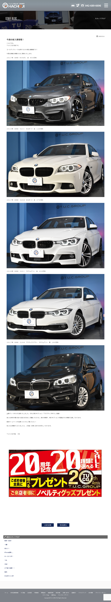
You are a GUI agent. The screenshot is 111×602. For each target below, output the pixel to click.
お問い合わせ (66, 592)
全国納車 (36, 592)
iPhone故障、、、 (9, 552)
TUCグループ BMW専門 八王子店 (13, 5)
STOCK (73, 5)
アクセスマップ (82, 592)
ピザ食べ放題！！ (9, 568)
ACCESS (78, 5)
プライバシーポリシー (100, 592)
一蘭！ (6, 544)
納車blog (53, 595)
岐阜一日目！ (8, 541)
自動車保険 (50, 592)
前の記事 (48, 525)
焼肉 (5, 572)
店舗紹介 (74, 592)
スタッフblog (45, 595)
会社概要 (91, 592)
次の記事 (63, 525)
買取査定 (43, 592)
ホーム (6, 592)
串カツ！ (7, 548)
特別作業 (58, 592)
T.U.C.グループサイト (63, 595)
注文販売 (29, 592)
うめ (5, 560)
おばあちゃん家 (9, 576)
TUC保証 (23, 592)
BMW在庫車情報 (14, 592)
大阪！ (6, 564)
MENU (106, 5)
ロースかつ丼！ (8, 556)
